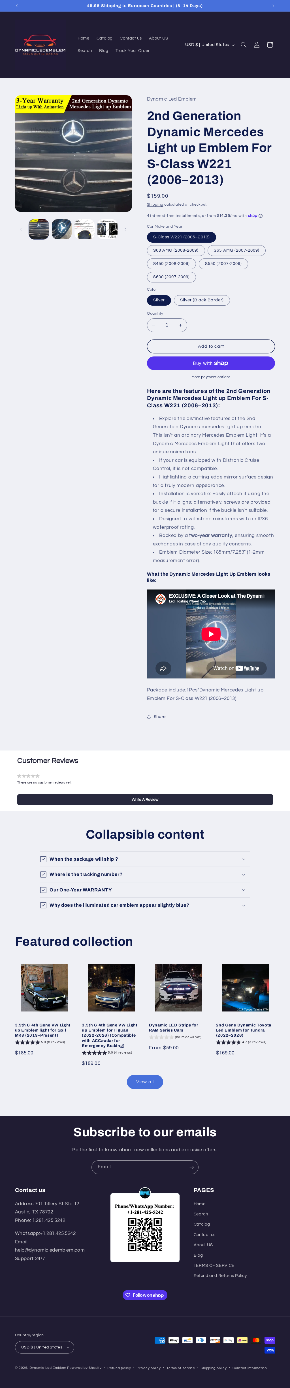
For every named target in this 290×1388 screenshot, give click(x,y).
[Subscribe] (191, 1167)
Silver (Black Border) (202, 300)
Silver (159, 300)
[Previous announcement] (16, 5)
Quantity (155, 314)
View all (144, 1082)
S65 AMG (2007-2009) (236, 250)
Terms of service (181, 1368)
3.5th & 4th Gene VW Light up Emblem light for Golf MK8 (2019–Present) (43, 1030)
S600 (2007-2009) (171, 277)
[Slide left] (21, 229)
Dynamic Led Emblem (48, 1367)
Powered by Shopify (84, 1367)
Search (201, 1214)
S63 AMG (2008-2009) (176, 250)
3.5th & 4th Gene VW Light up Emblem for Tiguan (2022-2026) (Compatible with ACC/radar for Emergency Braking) (110, 1035)
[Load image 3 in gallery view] (84, 229)
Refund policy (119, 1368)
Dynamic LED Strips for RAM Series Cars (173, 1027)
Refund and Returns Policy (220, 1276)
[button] (243, 44)
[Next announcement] (273, 5)
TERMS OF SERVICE (214, 1265)
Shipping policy (214, 1368)
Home (200, 1204)
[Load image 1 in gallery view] (39, 229)
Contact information (250, 1368)
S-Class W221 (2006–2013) (181, 237)
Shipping (155, 204)
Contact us (205, 1235)
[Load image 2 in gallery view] (62, 229)
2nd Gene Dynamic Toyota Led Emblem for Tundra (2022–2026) (243, 1030)
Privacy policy (149, 1368)
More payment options (211, 377)
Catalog (202, 1224)
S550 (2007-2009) (223, 264)
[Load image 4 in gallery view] (107, 229)
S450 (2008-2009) (171, 264)
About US (203, 1245)
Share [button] (160, 717)
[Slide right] (126, 229)
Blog (198, 1255)
